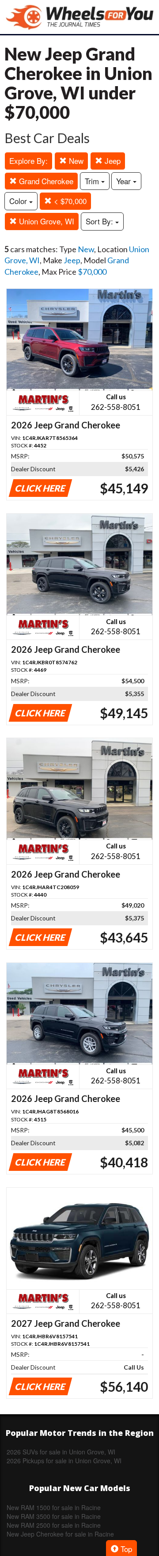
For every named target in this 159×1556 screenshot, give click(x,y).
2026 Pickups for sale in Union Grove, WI (64, 1460)
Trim (93, 180)
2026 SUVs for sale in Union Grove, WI (61, 1451)
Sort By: (100, 221)
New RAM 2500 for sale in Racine (54, 1525)
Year (124, 180)
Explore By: (28, 160)
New (75, 160)
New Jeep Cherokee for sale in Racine (60, 1533)
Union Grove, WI (45, 221)
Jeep (111, 160)
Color (19, 200)
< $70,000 (69, 200)
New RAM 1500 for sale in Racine (54, 1507)
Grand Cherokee (45, 180)
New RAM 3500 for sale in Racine (54, 1516)
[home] (79, 17)
